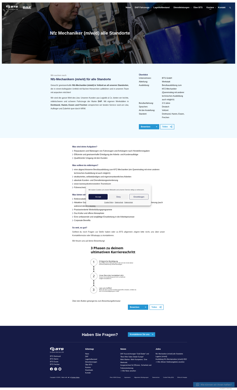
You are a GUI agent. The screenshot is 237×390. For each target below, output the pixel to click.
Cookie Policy (109, 202)
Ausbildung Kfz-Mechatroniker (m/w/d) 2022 (171, 359)
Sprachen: (143, 107)
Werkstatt (166, 82)
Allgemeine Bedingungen (141, 377)
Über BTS (198, 7)
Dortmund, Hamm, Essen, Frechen (173, 115)
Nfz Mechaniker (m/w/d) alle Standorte (169, 354)
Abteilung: (143, 82)
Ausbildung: (144, 85)
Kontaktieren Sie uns (140, 334)
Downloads (89, 370)
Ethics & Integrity (182, 377)
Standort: (143, 114)
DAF (86, 356)
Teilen (165, 127)
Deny (118, 197)
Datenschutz (119, 202)
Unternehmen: (145, 78)
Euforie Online (75, 377)
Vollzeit (165, 110)
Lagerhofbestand (161, 7)
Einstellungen (139, 197)
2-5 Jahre (166, 103)
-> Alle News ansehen (128, 371)
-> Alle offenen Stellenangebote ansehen (170, 362)
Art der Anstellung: (147, 110)
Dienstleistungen (181, 7)
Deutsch (165, 107)
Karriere (210, 7)
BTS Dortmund (55, 356)
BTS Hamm (54, 359)
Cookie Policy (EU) (168, 377)
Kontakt (221, 7)
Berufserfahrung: (146, 103)
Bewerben (145, 127)
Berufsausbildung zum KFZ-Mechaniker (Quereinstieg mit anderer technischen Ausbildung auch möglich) (173, 92)
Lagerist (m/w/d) (161, 356)
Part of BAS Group (115, 377)
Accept (98, 197)
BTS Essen (54, 362)
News (128, 7)
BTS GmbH (167, 78)
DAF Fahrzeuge (142, 7)
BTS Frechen (54, 364)
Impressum (127, 377)
